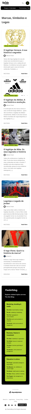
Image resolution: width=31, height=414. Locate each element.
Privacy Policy (19, 399)
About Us (5, 399)
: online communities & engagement (15, 324)
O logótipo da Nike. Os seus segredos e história (15, 150)
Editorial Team (10, 55)
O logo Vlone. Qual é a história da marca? (14, 251)
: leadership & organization (15, 338)
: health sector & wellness (15, 371)
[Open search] (22, 3)
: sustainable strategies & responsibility (15, 363)
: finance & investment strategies (14, 342)
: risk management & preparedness (15, 377)
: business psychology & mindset (15, 346)
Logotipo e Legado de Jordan (13, 202)
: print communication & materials (15, 320)
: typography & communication (12, 315)
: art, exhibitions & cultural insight (14, 367)
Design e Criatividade (10, 8)
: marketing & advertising (14, 312)
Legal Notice (12, 399)
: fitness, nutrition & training (15, 373)
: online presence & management (14, 350)
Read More (24, 73)
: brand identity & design (15, 310)
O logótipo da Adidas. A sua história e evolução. (15, 100)
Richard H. (8, 256)
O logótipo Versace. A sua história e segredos (15, 51)
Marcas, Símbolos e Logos (11, 46)
